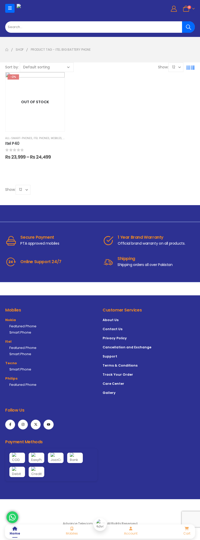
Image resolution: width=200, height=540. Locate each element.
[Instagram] (23, 425)
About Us (110, 320)
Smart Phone (20, 332)
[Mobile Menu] (10, 8)
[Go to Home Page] (6, 49)
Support (110, 356)
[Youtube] (48, 425)
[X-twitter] (36, 425)
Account (131, 533)
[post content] (35, 101)
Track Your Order (118, 374)
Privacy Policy (115, 338)
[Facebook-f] (10, 425)
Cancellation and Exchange (127, 347)
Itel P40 (12, 143)
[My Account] (173, 8)
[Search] (188, 27)
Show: (163, 67)
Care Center (113, 383)
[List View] (192, 67)
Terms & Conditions (120, 365)
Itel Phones (41, 138)
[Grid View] (188, 67)
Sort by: (12, 67)
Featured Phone (22, 326)
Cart (186, 533)
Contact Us (112, 329)
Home (15, 533)
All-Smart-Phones (18, 138)
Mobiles (56, 138)
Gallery (109, 393)
